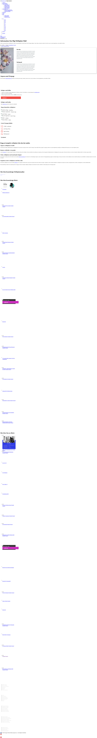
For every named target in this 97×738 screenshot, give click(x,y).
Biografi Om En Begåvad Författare (8, 567)
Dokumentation (6, 16)
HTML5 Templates (5, 710)
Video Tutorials (6, 15)
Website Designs (6, 5)
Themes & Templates (5, 703)
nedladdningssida (37, 92)
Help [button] (3, 14)
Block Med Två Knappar (6, 634)
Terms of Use (4, 684)
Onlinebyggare (5, 104)
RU (5, 27)
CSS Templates (4, 708)
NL (5, 21)
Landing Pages (4, 729)
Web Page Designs (5, 728)
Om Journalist (7, 524)
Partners (3, 688)
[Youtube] (1, 734)
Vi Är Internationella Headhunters (7, 452)
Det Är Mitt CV (5, 484)
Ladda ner (3, 2)
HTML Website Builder (6, 717)
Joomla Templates (7, 7)
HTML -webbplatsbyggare (8, 9)
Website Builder (5, 716)
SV (5, 29)
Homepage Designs (5, 730)
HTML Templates (6, 8)
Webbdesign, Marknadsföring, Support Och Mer (8, 369)
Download (4, 696)
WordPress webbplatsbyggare (8, 10)
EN (5, 19)
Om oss (14, 45)
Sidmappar (16, 162)
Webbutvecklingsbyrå (5, 192)
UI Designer (4, 189)
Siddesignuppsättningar (22, 156)
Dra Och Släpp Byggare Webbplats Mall (8, 289)
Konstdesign (11, 45)
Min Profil (4, 321)
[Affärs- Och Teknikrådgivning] (9, 448)
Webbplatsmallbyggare (8, 78)
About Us (4, 687)
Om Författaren (4, 472)
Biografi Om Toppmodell (6, 581)
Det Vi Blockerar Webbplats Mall (7, 669)
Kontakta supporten (7, 17)
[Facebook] (1, 733)
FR (4, 22)
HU (5, 30)
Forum (3, 699)
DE (5, 20)
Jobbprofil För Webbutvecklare (7, 391)
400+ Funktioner (4, 3)
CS (4, 28)
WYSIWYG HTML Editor (6, 720)
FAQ (3, 695)
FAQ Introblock (7, 336)
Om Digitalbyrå (7, 379)
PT (4, 26)
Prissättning (4, 12)
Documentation (4, 698)
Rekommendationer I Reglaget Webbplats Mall (7, 422)
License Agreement (5, 686)
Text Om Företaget (8, 592)
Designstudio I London (9, 400)
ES (4, 24)
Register (3, 33)
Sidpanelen (4, 152)
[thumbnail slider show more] (0, 175)
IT (4, 23)
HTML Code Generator (6, 722)
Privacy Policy (4, 685)
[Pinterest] (1, 737)
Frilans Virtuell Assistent (6, 601)
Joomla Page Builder (7, 11)
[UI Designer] (9, 188)
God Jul (3, 267)
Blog (3, 700)
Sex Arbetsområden (8, 216)
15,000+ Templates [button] (5, 4)
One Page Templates (5, 711)
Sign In (3, 31)
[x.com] (1, 736)
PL (4, 25)
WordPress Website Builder (6, 718)
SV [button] (2, 18)
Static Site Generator (5, 721)
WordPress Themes (7, 6)
